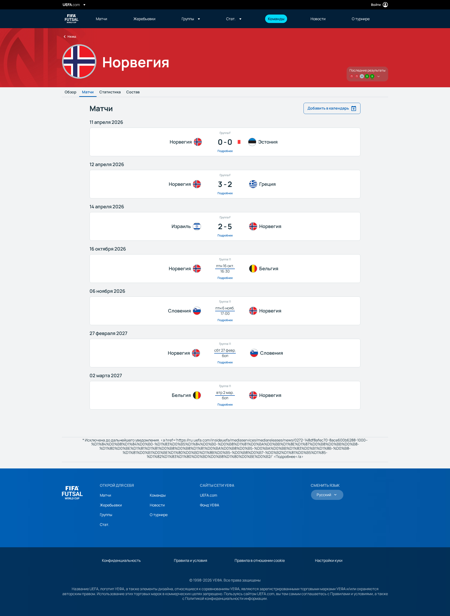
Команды (158, 495)
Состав (133, 92)
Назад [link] (72, 36)
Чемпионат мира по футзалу (72, 18)
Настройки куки (328, 560)
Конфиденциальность (121, 560)
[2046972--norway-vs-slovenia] (225, 353)
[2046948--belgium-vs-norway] (225, 395)
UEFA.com (208, 495)
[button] (191, 18)
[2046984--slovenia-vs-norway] (225, 311)
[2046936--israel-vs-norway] (225, 226)
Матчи (88, 92)
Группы (106, 514)
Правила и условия (190, 560)
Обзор (70, 92)
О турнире (159, 514)
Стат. (104, 524)
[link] (101, 18)
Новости (157, 505)
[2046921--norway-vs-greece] (225, 184)
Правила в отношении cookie (260, 560)
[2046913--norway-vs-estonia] (225, 142)
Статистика (110, 92)
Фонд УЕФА (209, 505)
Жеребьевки (111, 505)
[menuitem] (109, 18)
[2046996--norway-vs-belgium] (225, 268)
